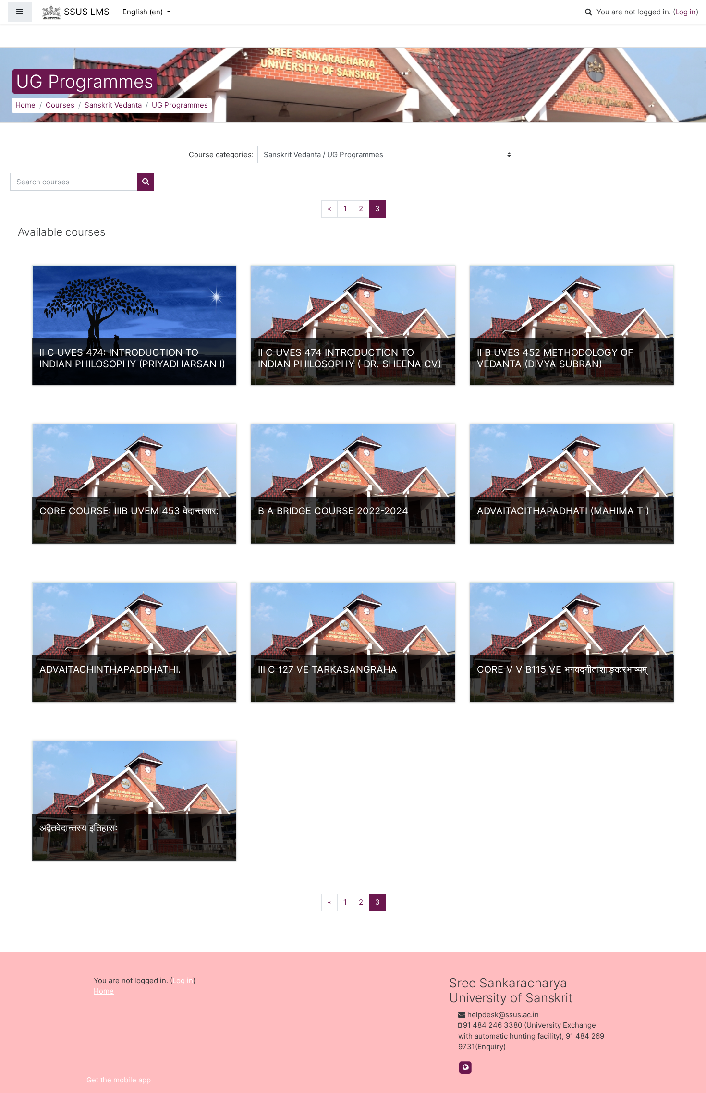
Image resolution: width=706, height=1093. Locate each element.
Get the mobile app (118, 1079)
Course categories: (221, 154)
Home (25, 104)
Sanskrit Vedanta (113, 104)
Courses (60, 104)
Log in (685, 11)
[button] (588, 12)
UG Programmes (180, 104)
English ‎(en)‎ (143, 11)
